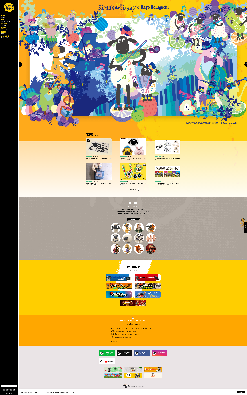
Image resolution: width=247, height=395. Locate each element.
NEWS (3, 16)
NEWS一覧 (133, 189)
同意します (241, 392)
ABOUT (5, 20)
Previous (19, 64)
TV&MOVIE (4, 24)
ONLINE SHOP (5, 37)
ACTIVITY (4, 28)
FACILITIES (4, 32)
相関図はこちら (245, 227)
